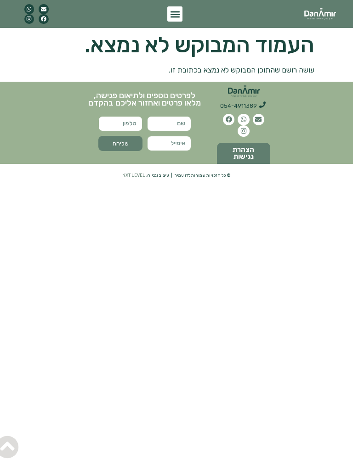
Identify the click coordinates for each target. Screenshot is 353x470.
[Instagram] (29, 19)
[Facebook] (44, 19)
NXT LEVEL (133, 175)
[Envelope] (44, 9)
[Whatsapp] (29, 9)
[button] (174, 14)
